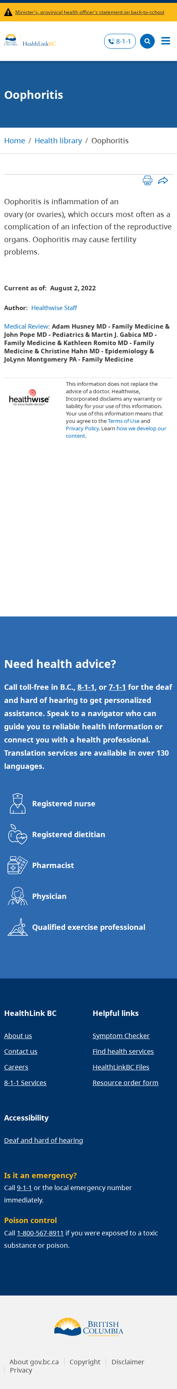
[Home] (30, 38)
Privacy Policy (82, 428)
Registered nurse (63, 803)
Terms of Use (124, 421)
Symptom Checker (121, 1035)
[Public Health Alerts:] (9, 12)
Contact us (20, 1051)
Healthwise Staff (54, 307)
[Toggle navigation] (165, 41)
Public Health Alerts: (9, 12)
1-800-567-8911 (40, 1232)
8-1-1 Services (25, 1082)
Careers (16, 1067)
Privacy (21, 1370)
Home (14, 140)
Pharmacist (53, 865)
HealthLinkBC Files (121, 1067)
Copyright (85, 1362)
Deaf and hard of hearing (43, 1140)
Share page (163, 180)
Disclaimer (128, 1362)
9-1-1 (24, 1187)
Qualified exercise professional (88, 927)
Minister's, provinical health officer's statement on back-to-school (89, 12)
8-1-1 (123, 41)
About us (18, 1035)
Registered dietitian (68, 834)
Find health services (123, 1051)
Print (148, 180)
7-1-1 (117, 687)
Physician (49, 896)
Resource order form (125, 1082)
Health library (58, 140)
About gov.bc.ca (34, 1362)
